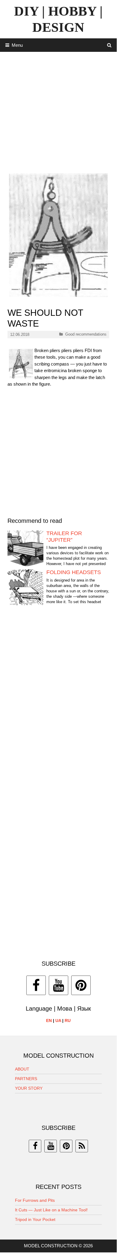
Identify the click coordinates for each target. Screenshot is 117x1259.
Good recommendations (86, 334)
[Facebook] (36, 985)
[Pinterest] (81, 985)
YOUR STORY (28, 1088)
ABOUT (22, 1069)
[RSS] (81, 1146)
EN (49, 1020)
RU (68, 1020)
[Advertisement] (58, 110)
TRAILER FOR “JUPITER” (64, 536)
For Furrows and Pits (35, 1200)
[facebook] (35, 1146)
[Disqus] (58, 701)
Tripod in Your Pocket (35, 1219)
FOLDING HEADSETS (73, 572)
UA (58, 1020)
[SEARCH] (109, 45)
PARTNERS (26, 1078)
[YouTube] (58, 985)
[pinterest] (66, 1146)
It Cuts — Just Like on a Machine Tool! (51, 1209)
